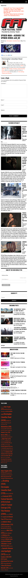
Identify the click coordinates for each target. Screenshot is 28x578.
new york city (7, 444)
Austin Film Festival (8, 474)
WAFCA (4, 68)
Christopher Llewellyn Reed (13, 41)
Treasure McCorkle (7, 563)
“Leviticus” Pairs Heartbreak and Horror (12, 15)
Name (2, 99)
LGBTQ (8, 436)
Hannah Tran (5, 432)
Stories (7, 554)
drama (3, 428)
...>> (7, 359)
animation (7, 409)
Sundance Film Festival (6, 453)
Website (3, 110)
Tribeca (3, 461)
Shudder (3, 452)
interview (3, 436)
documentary (6, 426)
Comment (3, 83)
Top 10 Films (5, 457)
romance (8, 448)
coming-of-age (4, 422)
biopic (4, 411)
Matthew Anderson (3, 530)
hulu (9, 435)
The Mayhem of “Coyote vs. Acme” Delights (12, 9)
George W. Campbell (8, 430)
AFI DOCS (4, 473)
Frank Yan (7, 514)
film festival (8, 428)
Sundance (9, 452)
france (3, 430)
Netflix (7, 443)
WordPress (16, 576)
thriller (7, 455)
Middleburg (3, 440)
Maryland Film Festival (6, 528)
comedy (8, 420)
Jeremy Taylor (8, 526)
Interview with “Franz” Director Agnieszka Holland (14, 8)
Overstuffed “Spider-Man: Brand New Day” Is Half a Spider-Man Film (14, 11)
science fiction (6, 450)
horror (4, 435)
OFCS (22, 65)
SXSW (3, 455)
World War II (5, 462)
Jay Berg (3, 526)
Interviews (8, 524)
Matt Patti (6, 439)
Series (6, 546)
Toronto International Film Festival (7, 561)
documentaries (4, 424)
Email (2, 105)
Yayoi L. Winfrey (5, 569)
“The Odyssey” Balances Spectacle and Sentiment (13, 14)
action (2, 407)
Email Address (5, 279)
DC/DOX (7, 493)
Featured (7, 496)
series (11, 450)
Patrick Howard (5, 446)
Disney (9, 422)
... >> (7, 155)
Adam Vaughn (6, 471)
